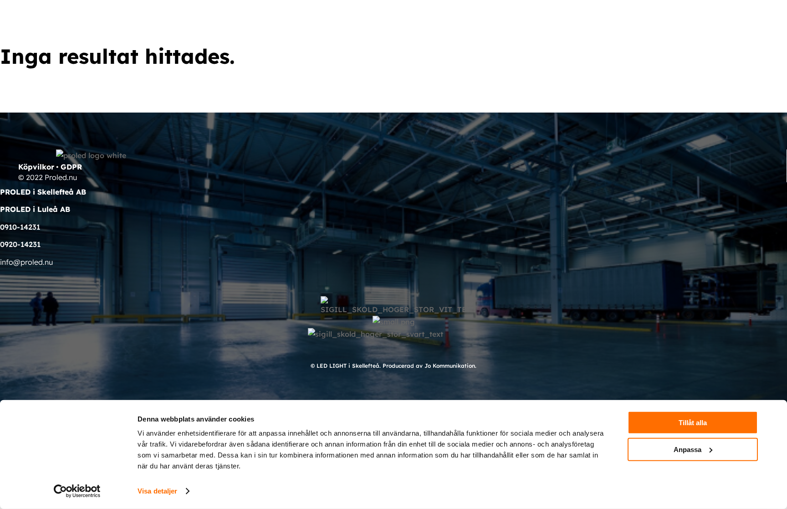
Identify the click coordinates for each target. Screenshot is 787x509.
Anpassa (687, 449)
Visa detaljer (157, 491)
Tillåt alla (693, 423)
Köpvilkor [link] (36, 166)
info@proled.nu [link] (26, 262)
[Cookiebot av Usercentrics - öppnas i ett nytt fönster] (77, 491)
